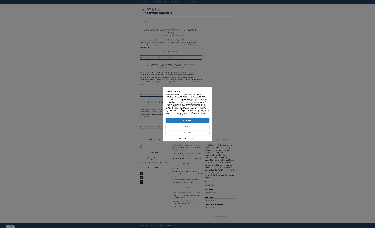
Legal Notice (192, 139)
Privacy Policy (183, 139)
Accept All (187, 120)
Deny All (187, 127)
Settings (187, 133)
